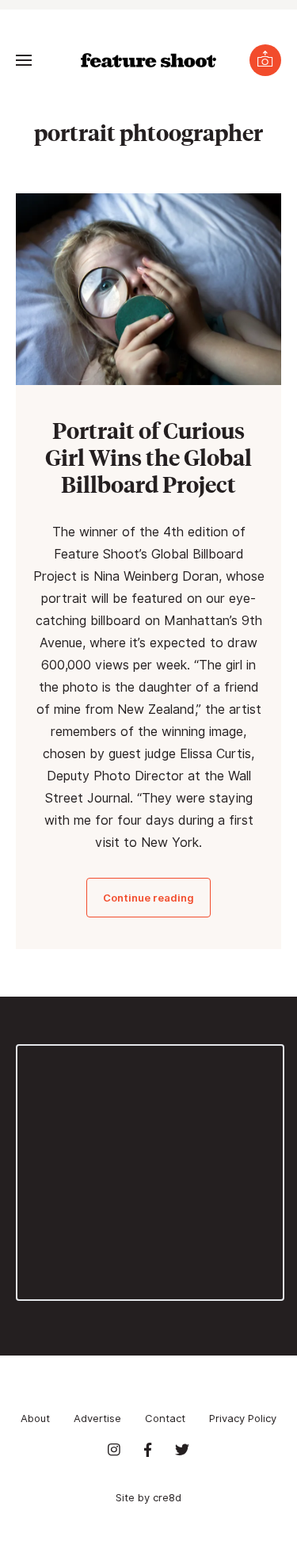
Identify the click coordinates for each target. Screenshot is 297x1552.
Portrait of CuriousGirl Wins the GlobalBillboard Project (148, 456)
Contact (165, 1418)
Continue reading (148, 897)
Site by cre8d (148, 1497)
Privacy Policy (242, 1418)
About (35, 1418)
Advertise (97, 1418)
